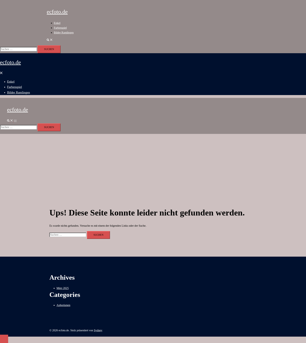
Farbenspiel (60, 27)
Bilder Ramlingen (64, 32)
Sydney (98, 330)
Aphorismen (63, 305)
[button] (50, 40)
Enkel (57, 22)
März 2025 (62, 288)
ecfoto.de (57, 12)
